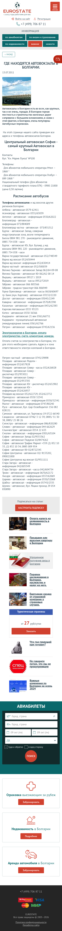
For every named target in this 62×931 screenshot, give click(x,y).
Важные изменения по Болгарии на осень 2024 (41, 684)
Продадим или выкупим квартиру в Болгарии (41, 540)
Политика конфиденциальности (30, 922)
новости (50, 43)
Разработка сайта (31, 925)
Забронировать (31, 801)
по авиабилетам (13, 37)
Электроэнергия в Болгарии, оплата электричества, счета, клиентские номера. (28, 334)
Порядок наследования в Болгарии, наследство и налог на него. (39, 580)
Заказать (31, 631)
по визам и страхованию (42, 37)
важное (35, 43)
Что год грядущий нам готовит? (40, 643)
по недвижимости (14, 43)
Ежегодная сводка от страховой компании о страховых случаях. (40, 599)
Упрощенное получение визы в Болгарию (40, 560)
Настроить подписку (31, 507)
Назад (9, 54)
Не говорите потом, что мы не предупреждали (40, 663)
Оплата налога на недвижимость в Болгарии (40, 521)
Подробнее (31, 836)
